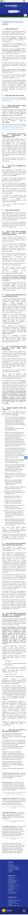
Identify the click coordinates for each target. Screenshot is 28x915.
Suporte (9, 871)
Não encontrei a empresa (13, 866)
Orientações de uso (12, 901)
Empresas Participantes (7, 576)
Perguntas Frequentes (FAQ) (13, 905)
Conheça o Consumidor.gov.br (14, 900)
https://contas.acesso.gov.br (18, 119)
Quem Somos (11, 890)
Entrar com (13, 11)
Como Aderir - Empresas (13, 867)
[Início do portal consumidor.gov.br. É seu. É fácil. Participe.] (14, 5)
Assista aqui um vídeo (7, 203)
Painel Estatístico (11, 865)
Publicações (18, 77)
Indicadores (10, 864)
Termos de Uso (11, 899)
